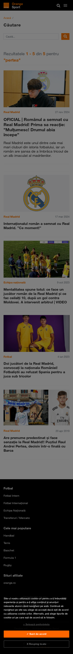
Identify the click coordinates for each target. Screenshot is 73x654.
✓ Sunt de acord (36, 633)
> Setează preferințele (36, 624)
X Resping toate (36, 644)
